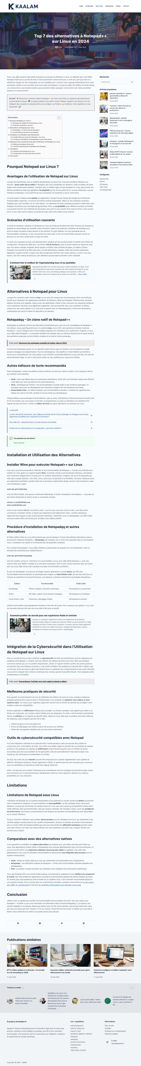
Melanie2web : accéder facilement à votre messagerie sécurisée (121, 120)
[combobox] (115, 82)
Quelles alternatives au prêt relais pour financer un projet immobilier (25, 1000)
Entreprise (89, 6)
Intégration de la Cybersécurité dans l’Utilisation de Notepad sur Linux (35, 142)
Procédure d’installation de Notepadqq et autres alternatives (32, 139)
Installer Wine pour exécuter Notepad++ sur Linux (29, 137)
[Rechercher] (133, 6)
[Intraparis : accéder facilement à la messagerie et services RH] (104, 144)
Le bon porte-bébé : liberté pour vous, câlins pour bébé (90, 1001)
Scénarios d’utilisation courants (23, 125)
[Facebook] (18, 923)
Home (81, 6)
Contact (126, 6)
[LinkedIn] (84, 923)
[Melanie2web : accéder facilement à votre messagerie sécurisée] (104, 121)
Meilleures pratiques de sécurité (23, 144)
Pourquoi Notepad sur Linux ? (20, 121)
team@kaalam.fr (117, 1043)
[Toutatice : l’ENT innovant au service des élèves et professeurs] (104, 109)
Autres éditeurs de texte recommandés (25, 132)
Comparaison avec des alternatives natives (27, 153)
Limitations (14, 149)
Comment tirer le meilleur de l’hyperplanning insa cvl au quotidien (42, 263)
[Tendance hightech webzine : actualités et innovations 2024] (104, 165)
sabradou (74, 1039)
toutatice (74, 1047)
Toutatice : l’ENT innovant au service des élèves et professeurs (120, 108)
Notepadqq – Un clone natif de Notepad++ (26, 130)
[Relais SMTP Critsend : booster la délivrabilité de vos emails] (104, 155)
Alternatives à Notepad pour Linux (22, 128)
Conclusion (14, 156)
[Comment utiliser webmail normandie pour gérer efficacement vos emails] (70, 955)
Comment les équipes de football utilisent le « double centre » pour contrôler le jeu (123, 1001)
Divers (118, 6)
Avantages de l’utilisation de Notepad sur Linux (27, 123)
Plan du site (109, 1026)
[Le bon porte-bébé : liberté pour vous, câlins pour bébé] (75, 1001)
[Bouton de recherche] (132, 82)
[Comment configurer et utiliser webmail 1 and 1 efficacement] (114, 955)
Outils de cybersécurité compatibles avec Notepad (29, 146)
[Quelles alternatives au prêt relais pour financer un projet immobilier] (10, 1001)
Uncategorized (105, 190)
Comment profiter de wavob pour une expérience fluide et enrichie (43, 615)
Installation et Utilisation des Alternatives (24, 135)
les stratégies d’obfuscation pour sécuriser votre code (60, 885)
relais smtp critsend (78, 1050)
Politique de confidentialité (115, 1031)
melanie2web (75, 1045)
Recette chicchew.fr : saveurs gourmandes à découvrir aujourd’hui (121, 96)
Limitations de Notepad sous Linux (24, 151)
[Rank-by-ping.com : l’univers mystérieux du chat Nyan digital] (104, 133)
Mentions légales (111, 1034)
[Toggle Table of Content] (58, 117)
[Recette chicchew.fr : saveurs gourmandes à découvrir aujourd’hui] (104, 96)
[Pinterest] (62, 923)
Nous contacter (19, 443)
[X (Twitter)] (40, 923)
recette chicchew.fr (77, 1042)
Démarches (109, 6)
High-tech (99, 6)
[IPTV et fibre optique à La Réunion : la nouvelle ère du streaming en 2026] (27, 955)
